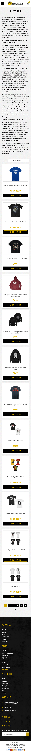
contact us (15, 149)
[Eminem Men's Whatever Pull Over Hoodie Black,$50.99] (15, 356)
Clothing (4, 632)
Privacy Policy (5, 683)
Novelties (4, 639)
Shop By (4, 630)
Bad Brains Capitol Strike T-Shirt (15, 477)
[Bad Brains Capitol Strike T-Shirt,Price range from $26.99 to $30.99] (15, 465)
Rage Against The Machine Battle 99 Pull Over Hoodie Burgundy (15, 295)
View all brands (5, 669)
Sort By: (11, 160)
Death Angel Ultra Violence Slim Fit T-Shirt (15, 550)
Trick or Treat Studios (7, 653)
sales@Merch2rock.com (10, 710)
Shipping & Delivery (7, 686)
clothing (4, 35)
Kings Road (4, 658)
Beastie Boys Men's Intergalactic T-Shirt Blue (15, 185)
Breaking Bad (24, 111)
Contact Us (4, 681)
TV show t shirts (24, 103)
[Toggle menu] (2, 3)
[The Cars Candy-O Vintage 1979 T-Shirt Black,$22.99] (15, 247)
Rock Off (4, 651)
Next (15, 609)
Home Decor (5, 641)
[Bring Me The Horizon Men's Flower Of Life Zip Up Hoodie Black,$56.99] (15, 319)
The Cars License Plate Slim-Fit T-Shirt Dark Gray (15, 405)
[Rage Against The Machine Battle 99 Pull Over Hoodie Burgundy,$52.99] (15, 283)
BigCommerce (22, 745)
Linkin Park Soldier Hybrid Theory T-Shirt (15, 513)
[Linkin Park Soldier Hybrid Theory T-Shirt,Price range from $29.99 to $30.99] (15, 502)
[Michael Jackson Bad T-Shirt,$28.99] (15, 429)
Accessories (5, 634)
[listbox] (21, 160)
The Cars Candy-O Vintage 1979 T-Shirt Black (15, 258)
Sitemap (4, 693)
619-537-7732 (7, 707)
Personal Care (5, 637)
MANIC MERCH (6, 667)
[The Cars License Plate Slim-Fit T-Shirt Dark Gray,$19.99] (15, 392)
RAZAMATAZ (5, 655)
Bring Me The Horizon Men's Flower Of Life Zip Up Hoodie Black (15, 332)
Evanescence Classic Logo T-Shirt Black (15, 222)
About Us (4, 679)
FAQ (3, 690)
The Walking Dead (10, 107)
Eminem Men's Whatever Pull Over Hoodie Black (15, 368)
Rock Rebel (5, 665)
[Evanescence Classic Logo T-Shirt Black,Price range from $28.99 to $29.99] (15, 210)
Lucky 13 (4, 662)
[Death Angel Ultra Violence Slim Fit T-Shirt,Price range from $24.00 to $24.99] (15, 538)
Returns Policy (5, 688)
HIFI (3, 660)
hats (3, 126)
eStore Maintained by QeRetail (15, 747)
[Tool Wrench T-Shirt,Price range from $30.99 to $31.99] (15, 575)
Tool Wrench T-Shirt (15, 586)
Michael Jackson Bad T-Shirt (15, 440)
